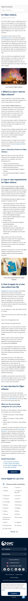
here (2, 381)
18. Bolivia (17, 514)
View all (12, 532)
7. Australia (6, 499)
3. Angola (5, 490)
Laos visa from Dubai (10, 467)
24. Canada (18, 525)
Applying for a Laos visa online (9, 291)
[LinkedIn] (16, 569)
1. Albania (5, 487)
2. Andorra (18, 487)
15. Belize (5, 511)
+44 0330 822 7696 (15, 566)
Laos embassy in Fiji (18, 144)
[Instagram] (23, 569)
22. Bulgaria (18, 522)
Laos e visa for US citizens (11, 462)
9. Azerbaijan (6, 502)
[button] (23, 597)
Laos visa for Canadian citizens (13, 465)
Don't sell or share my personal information (14, 580)
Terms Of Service (9, 574)
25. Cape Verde (7, 528)
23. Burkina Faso (7, 525)
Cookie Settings (14, 577)
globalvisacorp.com (6, 38)
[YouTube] (8, 569)
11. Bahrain (5, 505)
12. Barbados (18, 505)
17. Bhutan (5, 514)
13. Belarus (5, 508)
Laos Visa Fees (13, 398)
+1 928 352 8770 (14, 563)
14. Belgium (18, 508)
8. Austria (17, 499)
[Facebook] (4, 569)
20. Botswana (18, 517)
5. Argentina (6, 495)
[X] (19, 569)
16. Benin (17, 511)
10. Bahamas (18, 502)
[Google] (12, 569)
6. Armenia (18, 495)
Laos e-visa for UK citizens (11, 463)
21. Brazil (5, 522)
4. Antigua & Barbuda (18, 491)
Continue (14, 593)
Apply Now (14, 472)
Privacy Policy (19, 574)
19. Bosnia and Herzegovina (6, 518)
